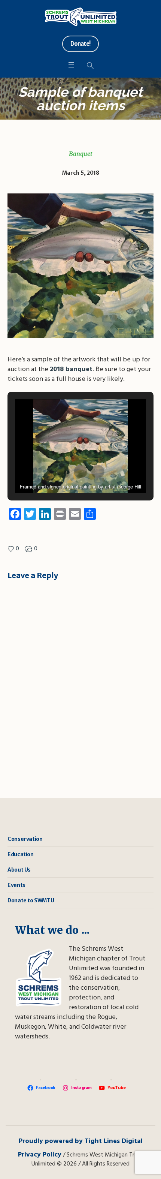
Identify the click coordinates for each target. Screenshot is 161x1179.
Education (20, 854)
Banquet (80, 153)
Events (16, 885)
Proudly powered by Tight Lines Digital (81, 1141)
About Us (19, 869)
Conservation (24, 839)
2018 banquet (71, 369)
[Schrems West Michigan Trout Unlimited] (80, 16)
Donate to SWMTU (30, 900)
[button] (63, 471)
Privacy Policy (39, 1154)
